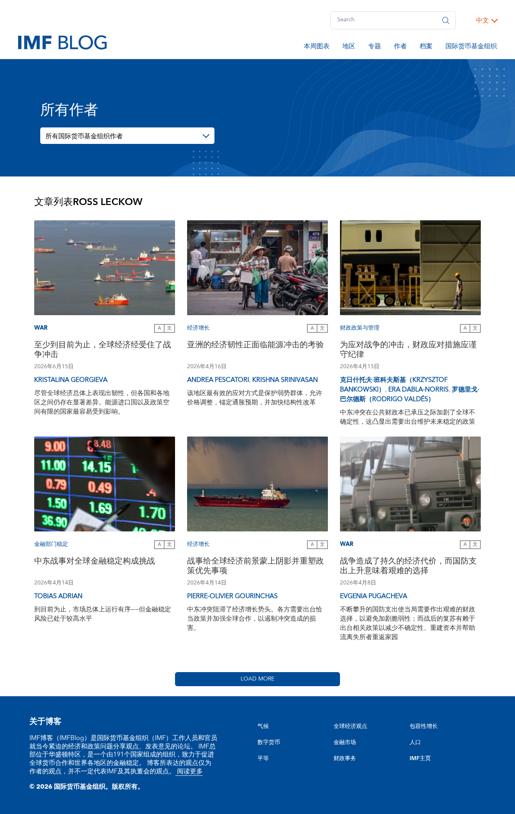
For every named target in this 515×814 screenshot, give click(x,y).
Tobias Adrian (58, 596)
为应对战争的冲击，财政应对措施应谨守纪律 (408, 350)
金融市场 (345, 742)
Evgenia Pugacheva (373, 596)
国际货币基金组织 (471, 47)
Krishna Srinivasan (285, 379)
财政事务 (345, 759)
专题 (374, 47)
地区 (348, 47)
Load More (257, 679)
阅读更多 (189, 771)
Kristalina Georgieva (70, 379)
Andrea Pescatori (218, 379)
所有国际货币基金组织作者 (84, 136)
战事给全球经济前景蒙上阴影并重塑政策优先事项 (255, 567)
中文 (482, 20)
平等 (263, 759)
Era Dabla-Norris (418, 389)
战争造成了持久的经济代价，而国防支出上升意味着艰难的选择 (408, 567)
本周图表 (317, 47)
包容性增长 (424, 726)
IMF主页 (420, 759)
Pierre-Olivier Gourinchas (232, 596)
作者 (400, 47)
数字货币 (269, 742)
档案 (426, 47)
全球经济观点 (350, 726)
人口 (415, 742)
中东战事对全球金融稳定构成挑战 (94, 562)
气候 (263, 726)
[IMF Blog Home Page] (62, 41)
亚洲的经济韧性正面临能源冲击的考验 (255, 346)
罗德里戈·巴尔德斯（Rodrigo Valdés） (409, 394)
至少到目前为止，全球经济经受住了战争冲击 (102, 350)
